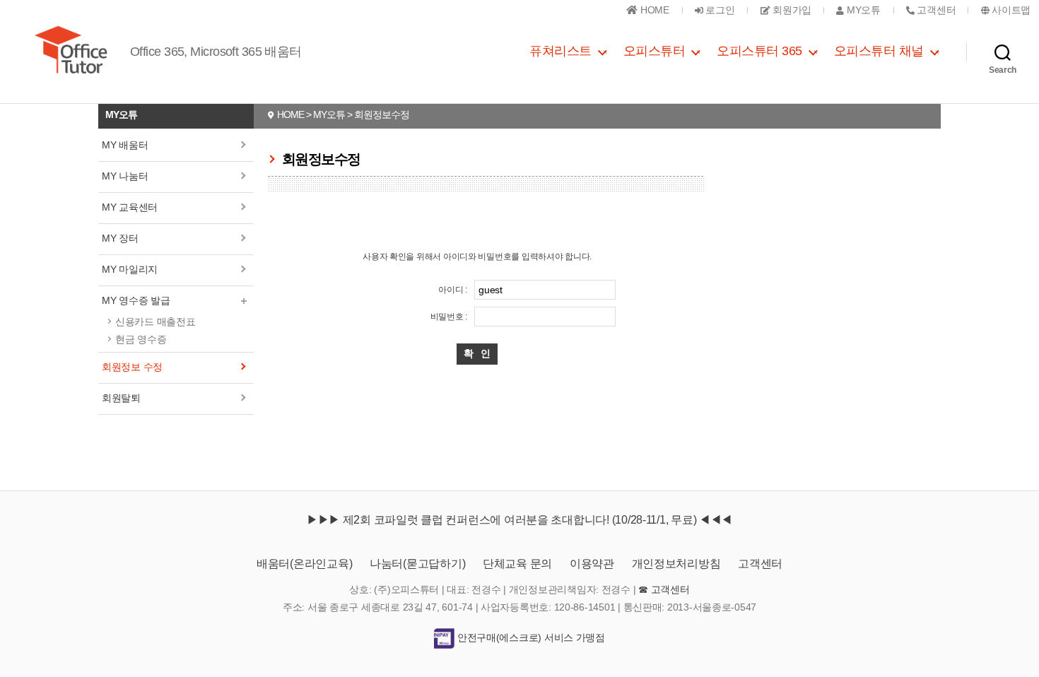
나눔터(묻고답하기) (417, 564)
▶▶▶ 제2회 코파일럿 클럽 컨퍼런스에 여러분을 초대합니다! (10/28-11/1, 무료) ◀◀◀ (519, 520)
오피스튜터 (654, 51)
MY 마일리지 (130, 269)
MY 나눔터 (125, 176)
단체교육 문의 (517, 564)
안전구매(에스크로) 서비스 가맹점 (529, 637)
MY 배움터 (125, 145)
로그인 (719, 10)
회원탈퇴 (121, 398)
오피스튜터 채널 (879, 51)
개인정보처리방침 (676, 564)
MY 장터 (120, 238)
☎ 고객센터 (663, 589)
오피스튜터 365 (759, 51)
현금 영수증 (140, 339)
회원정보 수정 (132, 366)
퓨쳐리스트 (560, 51)
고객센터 (760, 564)
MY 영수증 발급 (136, 300)
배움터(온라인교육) (304, 564)
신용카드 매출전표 (155, 321)
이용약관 (592, 564)
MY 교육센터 (130, 207)
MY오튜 (862, 10)
